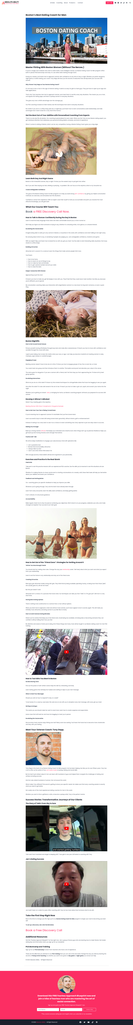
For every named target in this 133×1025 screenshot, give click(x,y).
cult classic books (51, 770)
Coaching (59, 3)
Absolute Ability (41, 1022)
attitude (43, 431)
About (66, 3)
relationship (66, 569)
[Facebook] (118, 2)
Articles (52, 3)
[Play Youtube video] (66, 652)
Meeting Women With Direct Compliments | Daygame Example (44, 406)
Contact (80, 3)
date (48, 392)
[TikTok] (123, 2)
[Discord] (126, 2)
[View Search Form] (130, 3)
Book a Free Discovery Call (44, 930)
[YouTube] (115, 2)
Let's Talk (109, 3)
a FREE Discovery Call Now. (51, 212)
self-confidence (79, 194)
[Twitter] (121, 2)
